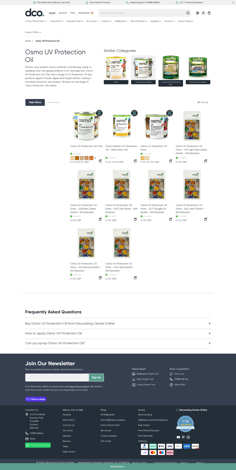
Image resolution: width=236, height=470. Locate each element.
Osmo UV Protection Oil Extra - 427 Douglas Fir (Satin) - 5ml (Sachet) (154, 209)
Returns (67, 441)
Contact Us (69, 425)
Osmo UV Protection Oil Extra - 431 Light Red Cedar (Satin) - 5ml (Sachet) (191, 150)
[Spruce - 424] (72, 158)
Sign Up (96, 377)
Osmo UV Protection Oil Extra (154, 148)
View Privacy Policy (79, 386)
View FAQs (179, 384)
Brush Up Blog (145, 414)
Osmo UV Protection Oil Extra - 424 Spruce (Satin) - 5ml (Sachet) (85, 267)
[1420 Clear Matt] (147, 158)
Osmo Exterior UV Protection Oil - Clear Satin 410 (121, 148)
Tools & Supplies (109, 435)
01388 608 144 (181, 379)
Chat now (179, 373)
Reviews (67, 414)
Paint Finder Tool (145, 379)
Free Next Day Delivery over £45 (53, 2)
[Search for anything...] (188, 13)
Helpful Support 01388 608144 (145, 2)
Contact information (165, 462)
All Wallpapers (108, 414)
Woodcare (106, 430)
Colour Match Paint (110, 425)
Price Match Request (148, 430)
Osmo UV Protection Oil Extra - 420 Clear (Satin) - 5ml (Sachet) (119, 267)
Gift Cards (106, 441)
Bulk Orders (144, 425)
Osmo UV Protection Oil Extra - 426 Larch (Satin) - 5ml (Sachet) (190, 209)
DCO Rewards (145, 435)
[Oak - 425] (77, 158)
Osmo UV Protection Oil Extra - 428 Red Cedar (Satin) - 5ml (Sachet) (83, 209)
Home (28, 41)
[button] (118, 466)
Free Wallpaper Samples (113, 420)
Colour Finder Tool (146, 384)
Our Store (68, 430)
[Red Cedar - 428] (91, 158)
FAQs (65, 446)
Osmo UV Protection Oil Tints (86, 146)
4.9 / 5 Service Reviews (191, 2)
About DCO (69, 420)
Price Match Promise (100, 2)
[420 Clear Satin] (143, 158)
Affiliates (142, 441)
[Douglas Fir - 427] (87, 158)
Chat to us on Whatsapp (40, 445)
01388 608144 (36, 433)
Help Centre (69, 451)
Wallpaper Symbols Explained (153, 420)
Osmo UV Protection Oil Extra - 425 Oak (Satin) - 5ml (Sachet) (121, 209)
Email (32, 438)
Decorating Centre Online (60, 462)
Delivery (67, 435)
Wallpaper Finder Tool (148, 373)
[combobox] (145, 13)
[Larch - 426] (82, 158)
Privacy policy (139, 462)
